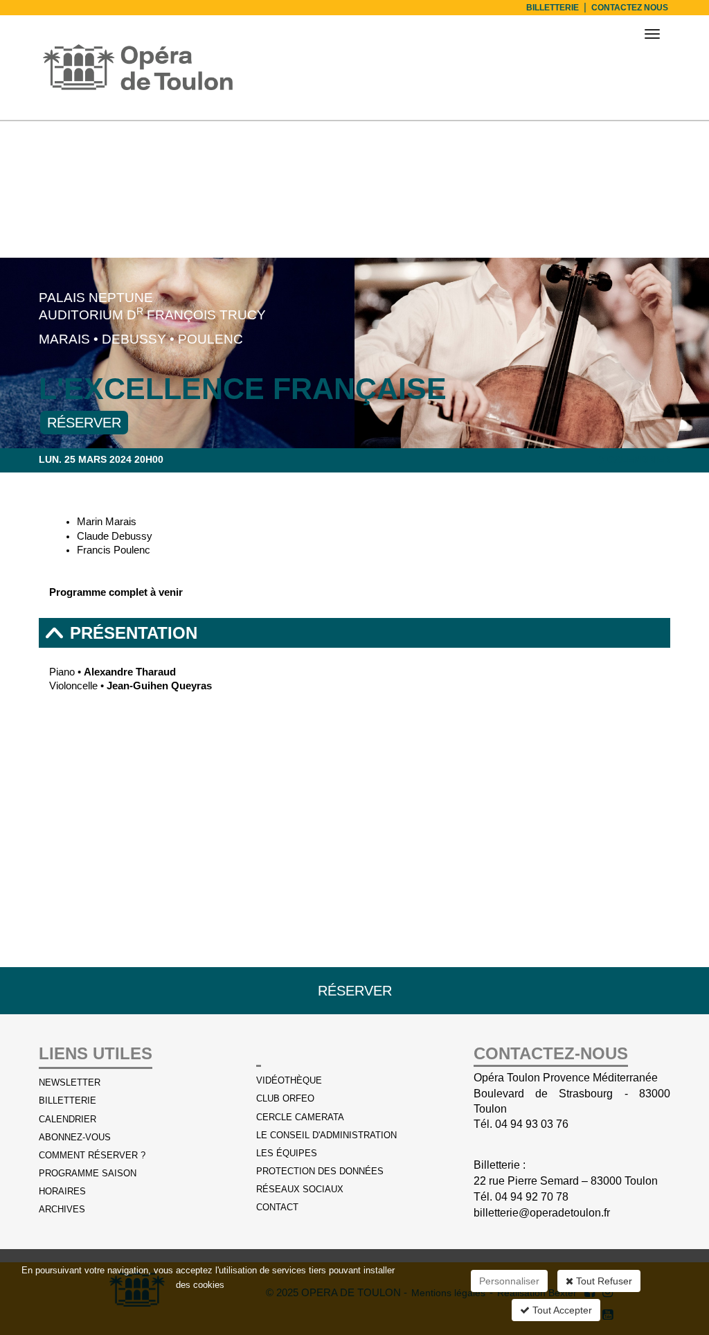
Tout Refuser (602, 1281)
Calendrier (637, 459)
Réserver (84, 422)
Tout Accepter (561, 1310)
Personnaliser (509, 1281)
